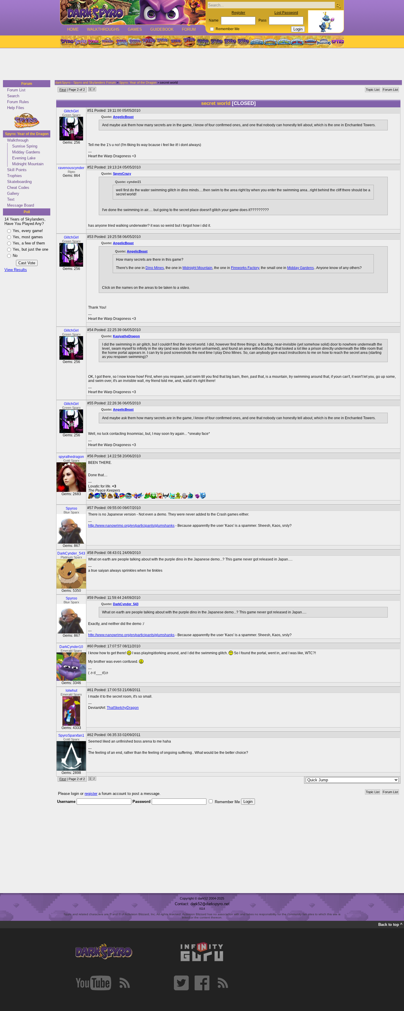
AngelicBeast (123, 117)
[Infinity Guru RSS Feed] (222, 983)
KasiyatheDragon (126, 336)
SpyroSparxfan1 (71, 735)
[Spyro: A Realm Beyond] (337, 42)
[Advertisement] (200, 64)
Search (13, 96)
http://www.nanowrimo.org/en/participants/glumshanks (131, 526)
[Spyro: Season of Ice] (121, 42)
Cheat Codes (18, 187)
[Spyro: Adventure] (162, 42)
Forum (189, 29)
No (15, 255)
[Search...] (338, 5)
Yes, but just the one (30, 249)
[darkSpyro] (103, 952)
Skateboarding (19, 181)
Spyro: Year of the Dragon (27, 134)
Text (10, 199)
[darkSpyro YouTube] (93, 983)
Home (73, 29)
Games (135, 29)
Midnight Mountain (27, 164)
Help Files (15, 108)
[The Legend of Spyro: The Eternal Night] (230, 42)
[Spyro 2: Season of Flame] (135, 42)
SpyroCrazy (122, 173)
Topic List (372, 89)
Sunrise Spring (24, 146)
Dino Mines (155, 268)
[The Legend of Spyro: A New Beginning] (216, 42)
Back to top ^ (390, 924)
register (91, 793)
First (62, 89)
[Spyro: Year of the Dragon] (107, 42)
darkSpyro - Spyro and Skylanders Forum (85, 82)
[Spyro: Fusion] (175, 42)
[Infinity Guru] (202, 952)
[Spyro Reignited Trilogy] (67, 42)
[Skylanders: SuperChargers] (310, 42)
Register (238, 12)
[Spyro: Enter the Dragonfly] (148, 42)
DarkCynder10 (71, 647)
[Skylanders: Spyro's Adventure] (257, 42)
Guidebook (162, 29)
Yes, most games (28, 237)
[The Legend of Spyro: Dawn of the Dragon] (244, 42)
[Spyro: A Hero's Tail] (189, 42)
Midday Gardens (26, 152)
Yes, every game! (28, 231)
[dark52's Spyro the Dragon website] (133, 12)
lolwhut (71, 690)
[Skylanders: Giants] (270, 42)
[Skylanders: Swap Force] (283, 42)
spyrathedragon (71, 457)
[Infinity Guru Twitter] (181, 983)
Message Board (20, 205)
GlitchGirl (71, 111)
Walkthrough (17, 140)
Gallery (13, 193)
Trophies (14, 176)
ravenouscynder (71, 168)
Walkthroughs (103, 29)
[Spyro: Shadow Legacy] (203, 42)
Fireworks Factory (245, 268)
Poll (27, 212)
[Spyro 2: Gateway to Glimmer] (94, 42)
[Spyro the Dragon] (80, 42)
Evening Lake (23, 158)
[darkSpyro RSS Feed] (124, 983)
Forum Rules (18, 102)
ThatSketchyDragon (123, 708)
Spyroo (71, 508)
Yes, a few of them (29, 243)
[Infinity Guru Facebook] (202, 983)
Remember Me (228, 29)
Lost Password (286, 12)
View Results (15, 270)
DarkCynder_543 (71, 553)
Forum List (16, 90)
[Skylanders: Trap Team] (297, 42)
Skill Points (17, 170)
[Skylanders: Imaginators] (323, 42)
